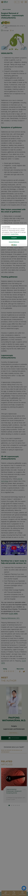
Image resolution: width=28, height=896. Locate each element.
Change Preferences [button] (14, 241)
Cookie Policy (15, 234)
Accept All (14, 237)
